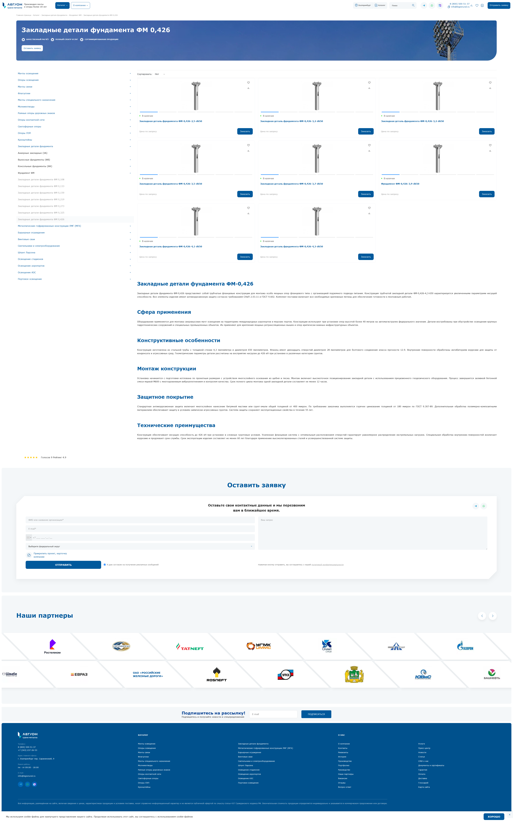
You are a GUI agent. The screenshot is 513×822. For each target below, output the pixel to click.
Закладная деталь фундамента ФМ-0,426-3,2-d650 (291, 121)
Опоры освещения (28, 80)
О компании (344, 744)
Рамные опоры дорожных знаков (36, 113)
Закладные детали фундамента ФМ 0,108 (41, 179)
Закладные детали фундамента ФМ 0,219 (41, 199)
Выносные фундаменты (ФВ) (34, 159)
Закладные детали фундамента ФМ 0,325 (41, 212)
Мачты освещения (28, 73)
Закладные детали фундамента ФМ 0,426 (41, 219)
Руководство (344, 770)
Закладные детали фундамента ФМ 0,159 (41, 193)
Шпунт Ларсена (26, 252)
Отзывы (341, 783)
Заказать (245, 131)
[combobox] (29, 537)
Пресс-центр (424, 748)
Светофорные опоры (29, 126)
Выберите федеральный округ (44, 546)
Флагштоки (24, 93)
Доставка (422, 778)
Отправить (63, 564)
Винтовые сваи (26, 239)
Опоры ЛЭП (24, 133)
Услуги (421, 744)
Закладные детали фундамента (35, 146)
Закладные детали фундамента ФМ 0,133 (41, 186)
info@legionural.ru (460, 6)
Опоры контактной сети (31, 120)
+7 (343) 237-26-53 (27, 750)
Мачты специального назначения (36, 100)
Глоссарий (423, 783)
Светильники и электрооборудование (39, 246)
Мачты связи (25, 86)
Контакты (342, 748)
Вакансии (342, 778)
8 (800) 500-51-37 (460, 4)
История (342, 757)
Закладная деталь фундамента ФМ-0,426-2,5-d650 (170, 121)
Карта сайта (424, 787)
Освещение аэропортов (31, 266)
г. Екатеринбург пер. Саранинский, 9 (36, 759)
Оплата (421, 774)
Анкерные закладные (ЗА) (32, 153)
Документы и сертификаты (431, 765)
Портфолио (343, 765)
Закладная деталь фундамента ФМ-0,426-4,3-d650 (291, 246)
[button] (482, 616)
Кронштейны (25, 140)
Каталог (381, 5)
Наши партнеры (345, 774)
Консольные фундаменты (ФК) (35, 166)
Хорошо (494, 816)
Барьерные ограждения (31, 232)
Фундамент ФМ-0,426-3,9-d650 (400, 183)
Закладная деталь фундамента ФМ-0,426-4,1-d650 (170, 246)
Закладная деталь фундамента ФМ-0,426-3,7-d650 (291, 183)
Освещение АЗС (27, 272)
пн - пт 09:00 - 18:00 (28, 767)
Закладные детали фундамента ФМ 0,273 (41, 206)
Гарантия (422, 770)
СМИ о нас (423, 761)
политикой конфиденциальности (328, 564)
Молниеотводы (26, 106)
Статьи (421, 757)
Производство (345, 761)
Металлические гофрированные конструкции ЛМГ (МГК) (49, 226)
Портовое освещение (30, 279)
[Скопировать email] (448, 6)
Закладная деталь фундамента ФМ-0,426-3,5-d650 (170, 183)
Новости (422, 752)
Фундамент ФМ (26, 173)
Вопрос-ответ (344, 787)
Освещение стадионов (30, 259)
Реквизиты (343, 752)
